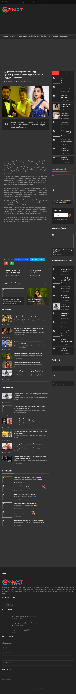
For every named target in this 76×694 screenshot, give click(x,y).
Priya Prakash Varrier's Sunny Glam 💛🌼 (25, 503)
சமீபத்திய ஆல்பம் (59, 169)
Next (72, 189)
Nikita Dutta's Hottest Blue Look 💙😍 (24, 495)
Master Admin (23, 81)
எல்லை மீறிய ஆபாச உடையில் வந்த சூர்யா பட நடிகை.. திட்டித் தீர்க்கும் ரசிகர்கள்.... (29, 329)
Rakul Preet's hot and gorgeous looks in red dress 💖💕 (29, 486)
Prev (53, 189)
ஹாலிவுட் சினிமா (9, 653)
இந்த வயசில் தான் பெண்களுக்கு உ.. (24, 616)
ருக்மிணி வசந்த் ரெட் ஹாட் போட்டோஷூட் (27, 362)
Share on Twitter (39, 259)
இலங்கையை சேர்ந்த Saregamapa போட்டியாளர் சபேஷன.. (12, 301)
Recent (63, 73)
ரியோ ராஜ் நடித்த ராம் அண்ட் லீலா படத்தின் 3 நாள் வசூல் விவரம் (30, 432)
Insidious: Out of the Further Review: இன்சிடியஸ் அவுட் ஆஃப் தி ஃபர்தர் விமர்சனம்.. (30, 458)
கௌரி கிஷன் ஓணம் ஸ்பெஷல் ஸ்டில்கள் (36, 300)
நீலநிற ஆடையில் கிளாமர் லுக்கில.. (62, 251)
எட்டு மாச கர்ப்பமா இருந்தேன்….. (22, 630)
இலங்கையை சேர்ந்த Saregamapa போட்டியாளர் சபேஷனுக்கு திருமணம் (29, 342)
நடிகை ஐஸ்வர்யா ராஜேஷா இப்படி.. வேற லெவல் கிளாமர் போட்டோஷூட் (29, 407)
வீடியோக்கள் (7, 643)
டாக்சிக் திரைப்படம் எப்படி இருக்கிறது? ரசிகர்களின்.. (13, 273)
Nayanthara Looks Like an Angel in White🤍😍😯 (27, 477)
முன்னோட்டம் (53, 36)
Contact (44, 2)
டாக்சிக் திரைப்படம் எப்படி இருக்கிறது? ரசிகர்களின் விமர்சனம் (31, 372)
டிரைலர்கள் (23, 36)
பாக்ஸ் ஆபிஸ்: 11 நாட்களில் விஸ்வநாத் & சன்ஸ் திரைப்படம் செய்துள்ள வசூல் (29, 445)
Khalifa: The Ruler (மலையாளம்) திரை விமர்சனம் (66, 289)
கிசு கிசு (43, 36)
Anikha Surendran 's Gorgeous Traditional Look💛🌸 (28, 521)
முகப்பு (5, 36)
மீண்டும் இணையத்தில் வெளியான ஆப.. (25, 623)
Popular (55, 73)
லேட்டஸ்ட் (5, 658)
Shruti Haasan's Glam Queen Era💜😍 (24, 512)
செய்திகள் (13, 36)
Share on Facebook (23, 259)
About (37, 2)
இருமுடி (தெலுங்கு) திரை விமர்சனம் (66, 342)
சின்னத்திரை (34, 36)
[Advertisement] (51, 18)
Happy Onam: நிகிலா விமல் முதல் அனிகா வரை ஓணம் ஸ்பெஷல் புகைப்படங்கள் (31, 317)
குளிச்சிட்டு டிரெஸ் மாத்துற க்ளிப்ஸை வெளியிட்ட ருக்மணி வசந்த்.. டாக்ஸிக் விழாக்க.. (30, 420)
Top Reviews (70, 73)
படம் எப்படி (63, 36)
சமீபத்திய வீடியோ (59, 228)
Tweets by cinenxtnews (60, 384)
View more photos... (7, 679)
